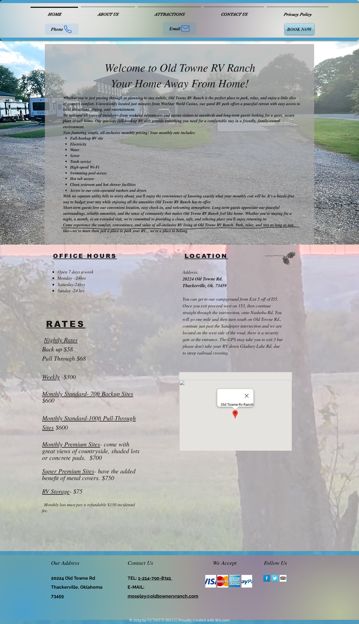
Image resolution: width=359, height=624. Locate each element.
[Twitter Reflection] (274, 578)
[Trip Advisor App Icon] (283, 578)
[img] (210, 581)
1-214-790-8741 (155, 578)
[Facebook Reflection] (266, 578)
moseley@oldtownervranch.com (163, 596)
